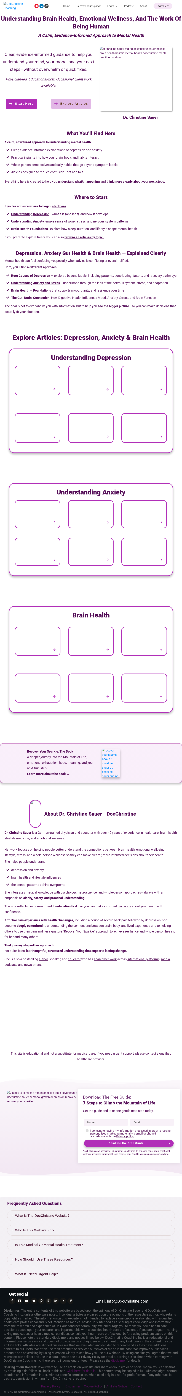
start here (59, 206)
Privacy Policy (50, 1386)
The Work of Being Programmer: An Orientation (144, 553)
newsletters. (33, 965)
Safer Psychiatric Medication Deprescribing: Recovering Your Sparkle (91, 429)
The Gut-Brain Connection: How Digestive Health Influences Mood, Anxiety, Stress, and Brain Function (91, 643)
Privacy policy (125, 1136)
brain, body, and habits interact (77, 157)
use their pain (27, 931)
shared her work (105, 959)
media (165, 959)
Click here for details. (81, 1371)
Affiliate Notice (116, 1386)
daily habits (64, 165)
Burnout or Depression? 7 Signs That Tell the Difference (38, 381)
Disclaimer (72, 1386)
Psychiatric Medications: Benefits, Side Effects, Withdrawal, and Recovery (38, 429)
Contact (136, 1386)
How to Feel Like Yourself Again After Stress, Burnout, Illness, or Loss (144, 381)
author (43, 959)
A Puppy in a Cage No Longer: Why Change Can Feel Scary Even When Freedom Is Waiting (91, 515)
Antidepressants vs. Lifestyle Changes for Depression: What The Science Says (91, 381)
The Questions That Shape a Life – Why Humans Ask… (91, 553)
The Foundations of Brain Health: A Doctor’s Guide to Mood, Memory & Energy (144, 643)
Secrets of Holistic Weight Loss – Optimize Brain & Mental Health (144, 689)
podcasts (10, 965)
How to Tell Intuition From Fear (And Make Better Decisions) (38, 553)
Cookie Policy (93, 1386)
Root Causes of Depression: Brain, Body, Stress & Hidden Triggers (144, 429)
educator (74, 959)
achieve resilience (126, 931)
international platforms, (143, 959)
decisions (124, 906)
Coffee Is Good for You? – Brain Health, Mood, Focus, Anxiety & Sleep (38, 689)
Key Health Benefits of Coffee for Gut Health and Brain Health (91, 689)
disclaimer (119, 1360)
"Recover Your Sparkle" (79, 931)
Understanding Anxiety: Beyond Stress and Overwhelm (144, 515)
